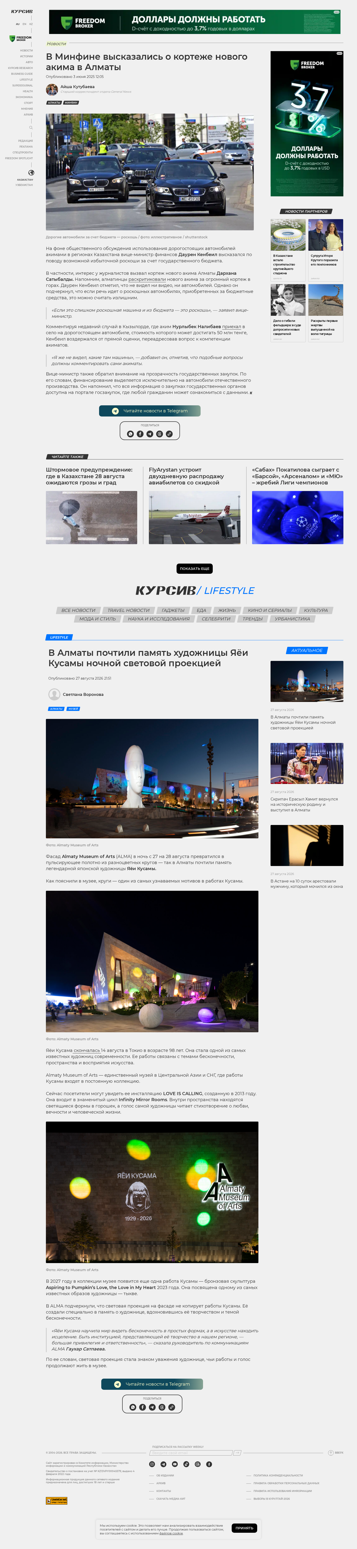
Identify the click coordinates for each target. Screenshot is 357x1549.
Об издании (165, 1475)
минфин (71, 102)
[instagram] (152, 1464)
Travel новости (128, 610)
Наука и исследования (158, 619)
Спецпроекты (23, 152)
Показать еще (194, 568)
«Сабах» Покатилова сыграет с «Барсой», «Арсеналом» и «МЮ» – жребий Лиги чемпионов (297, 476)
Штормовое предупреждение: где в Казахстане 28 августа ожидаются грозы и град (89, 476)
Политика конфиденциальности (278, 1475)
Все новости (78, 610)
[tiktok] (186, 1464)
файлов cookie (171, 1533)
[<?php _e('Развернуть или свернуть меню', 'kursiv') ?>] (31, 173)
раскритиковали (147, 279)
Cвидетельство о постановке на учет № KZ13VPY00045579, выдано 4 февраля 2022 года (90, 1473)
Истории (26, 56)
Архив (28, 114)
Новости (26, 50)
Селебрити (216, 619)
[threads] (198, 1464)
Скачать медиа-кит (170, 1499)
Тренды (252, 619)
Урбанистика (292, 619)
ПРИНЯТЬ (244, 1528)
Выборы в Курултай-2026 (272, 1499)
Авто (29, 62)
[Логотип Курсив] (22, 11)
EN (24, 24)
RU (17, 24)
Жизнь (227, 610)
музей (73, 708)
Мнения (27, 108)
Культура (316, 610)
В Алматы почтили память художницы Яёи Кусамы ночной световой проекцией (303, 722)
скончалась (87, 1050)
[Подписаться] (237, 1453)
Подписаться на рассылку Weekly (178, 1447)
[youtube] (175, 1464)
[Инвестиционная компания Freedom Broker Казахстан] (20, 38)
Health (28, 91)
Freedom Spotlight (19, 158)
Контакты (163, 1491)
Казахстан (25, 179)
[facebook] (209, 1464)
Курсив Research (20, 68)
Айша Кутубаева (77, 86)
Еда (201, 610)
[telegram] (163, 1464)
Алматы (54, 102)
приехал (231, 326)
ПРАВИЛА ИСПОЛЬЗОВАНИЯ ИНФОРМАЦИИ (283, 1491)
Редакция (25, 140)
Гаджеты (173, 610)
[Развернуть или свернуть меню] (31, 128)
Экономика (24, 97)
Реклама (26, 146)
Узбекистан (24, 185)
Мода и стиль (97, 619)
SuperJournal (22, 85)
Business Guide (22, 73)
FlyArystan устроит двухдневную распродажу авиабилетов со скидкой (186, 476)
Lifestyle (26, 79)
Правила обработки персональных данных (286, 1483)
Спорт (28, 103)
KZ (31, 24)
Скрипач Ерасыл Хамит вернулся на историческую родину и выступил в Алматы (304, 804)
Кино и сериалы (270, 610)
